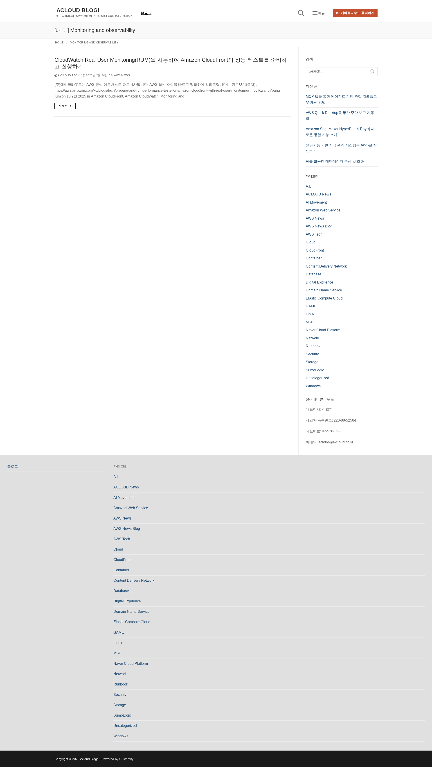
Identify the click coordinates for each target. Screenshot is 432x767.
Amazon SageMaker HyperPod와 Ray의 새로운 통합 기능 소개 (340, 132)
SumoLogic (315, 370)
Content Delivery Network (326, 266)
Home (59, 42)
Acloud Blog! (78, 10)
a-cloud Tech (68, 75)
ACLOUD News (318, 194)
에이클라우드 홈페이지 (357, 13)
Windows (313, 386)
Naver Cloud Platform (323, 330)
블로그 (12, 466)
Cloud (310, 242)
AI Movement (316, 202)
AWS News (122, 75)
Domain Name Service (324, 290)
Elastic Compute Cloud (324, 298)
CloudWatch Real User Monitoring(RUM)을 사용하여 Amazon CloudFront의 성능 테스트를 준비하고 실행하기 (170, 63)
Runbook (313, 346)
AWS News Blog (319, 226)
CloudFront (315, 250)
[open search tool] (301, 13)
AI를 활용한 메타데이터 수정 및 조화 (335, 161)
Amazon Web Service (323, 210)
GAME (311, 306)
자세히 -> (65, 106)
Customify (126, 759)
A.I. (308, 186)
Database (313, 274)
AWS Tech (314, 234)
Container (314, 258)
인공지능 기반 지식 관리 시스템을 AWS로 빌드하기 (341, 148)
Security (312, 354)
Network (312, 338)
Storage (312, 362)
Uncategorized (317, 378)
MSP (310, 322)
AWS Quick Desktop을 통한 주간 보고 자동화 (340, 115)
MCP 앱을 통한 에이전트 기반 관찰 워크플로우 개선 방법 (341, 99)
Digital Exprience (319, 282)
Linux (310, 314)
